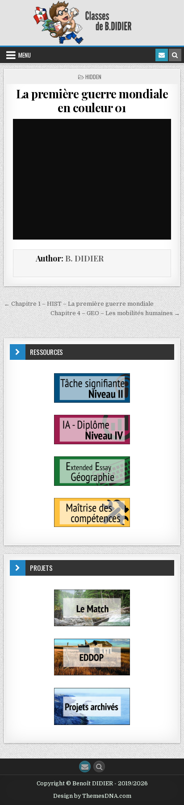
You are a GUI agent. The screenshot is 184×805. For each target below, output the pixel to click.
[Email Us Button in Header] (161, 55)
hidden (93, 76)
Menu (24, 55)
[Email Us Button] (85, 766)
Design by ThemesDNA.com (92, 796)
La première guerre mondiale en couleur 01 (92, 100)
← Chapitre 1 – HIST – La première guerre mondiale (79, 303)
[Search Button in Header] (175, 55)
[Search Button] (99, 766)
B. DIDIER (84, 258)
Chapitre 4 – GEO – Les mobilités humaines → (115, 313)
